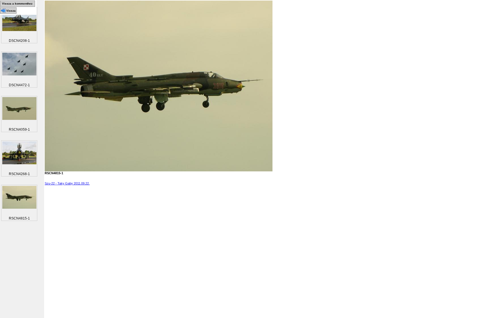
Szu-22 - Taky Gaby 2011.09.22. (67, 183)
